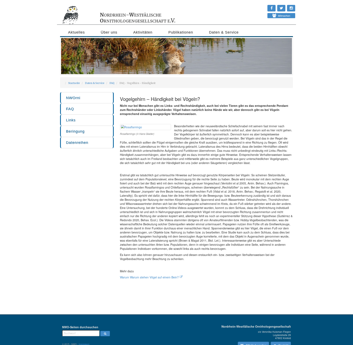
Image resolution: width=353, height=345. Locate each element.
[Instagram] (258, 6)
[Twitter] (260, 6)
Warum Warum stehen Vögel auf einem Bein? (149, 277)
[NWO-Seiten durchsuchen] (105, 333)
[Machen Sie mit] (258, 14)
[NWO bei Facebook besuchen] (262, 6)
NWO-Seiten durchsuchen (80, 327)
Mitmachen (283, 15)
